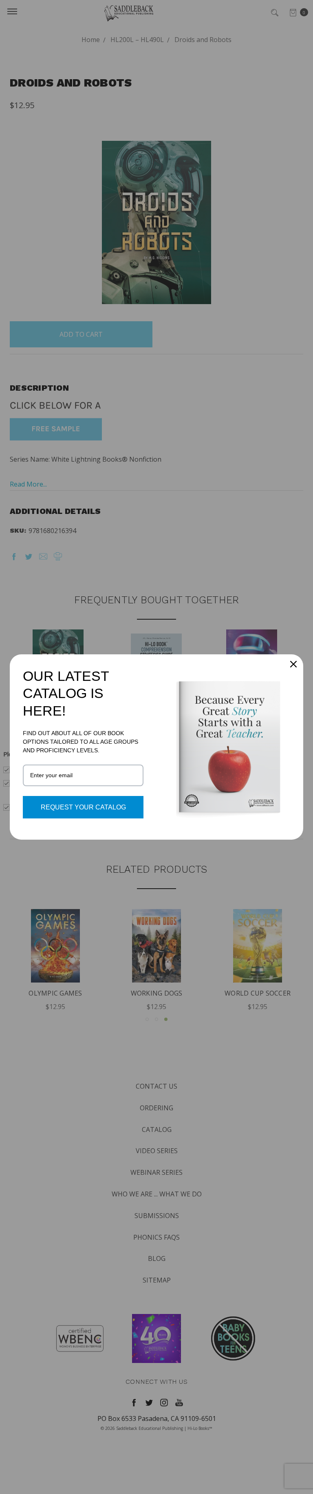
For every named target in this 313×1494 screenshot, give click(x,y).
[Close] (293, 664)
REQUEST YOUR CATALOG (83, 807)
